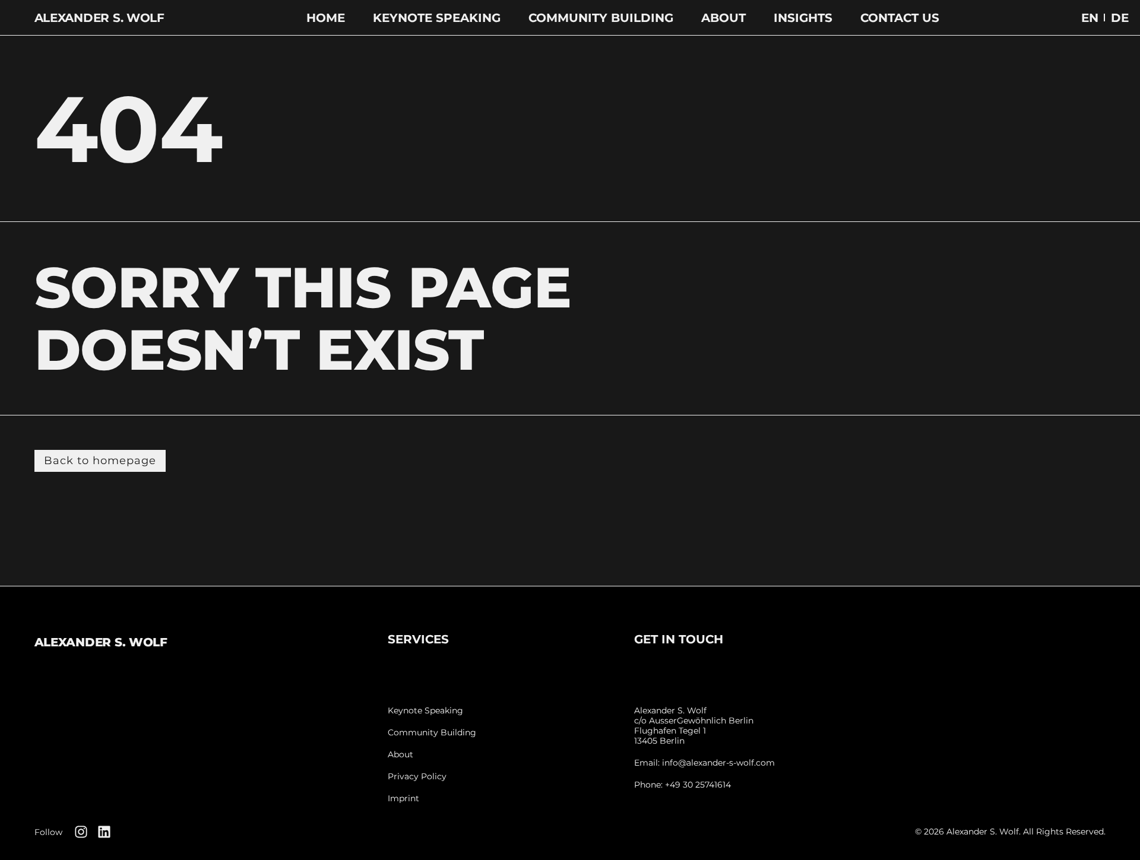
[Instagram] (81, 832)
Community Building (600, 18)
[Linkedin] (104, 832)
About (723, 18)
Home (325, 18)
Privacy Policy (417, 777)
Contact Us (899, 18)
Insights (803, 18)
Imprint (403, 799)
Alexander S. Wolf (99, 18)
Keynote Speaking (437, 18)
